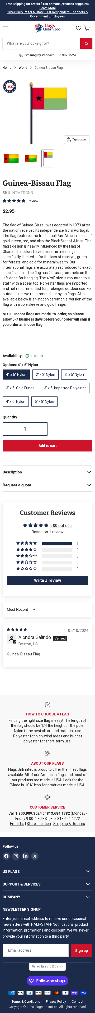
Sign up (81, 950)
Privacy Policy (56, 1001)
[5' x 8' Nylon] (45, 408)
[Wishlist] (78, 28)
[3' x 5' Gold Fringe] (22, 394)
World (23, 68)
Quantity (10, 417)
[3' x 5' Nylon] (75, 381)
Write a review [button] (47, 580)
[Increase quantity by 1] (41, 429)
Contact (77, 1001)
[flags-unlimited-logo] (47, 28)
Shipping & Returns (69, 824)
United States (45, 966)
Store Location (39, 824)
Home (7, 68)
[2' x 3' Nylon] (46, 381)
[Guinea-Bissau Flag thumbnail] (11, 158)
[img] (17, 629)
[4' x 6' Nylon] (17, 408)
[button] (14, 201)
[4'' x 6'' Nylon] (17, 381)
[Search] (86, 43)
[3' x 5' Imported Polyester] (66, 394)
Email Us (17, 824)
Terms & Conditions (26, 1001)
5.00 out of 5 (61, 525)
